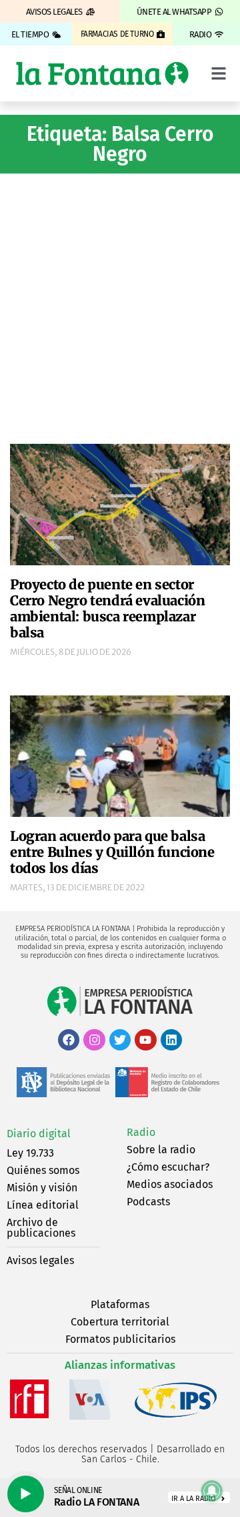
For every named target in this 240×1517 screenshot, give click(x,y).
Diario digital (39, 1133)
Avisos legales (40, 1260)
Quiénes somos (43, 1170)
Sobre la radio (161, 1149)
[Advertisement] (120, 307)
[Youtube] (145, 1039)
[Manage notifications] (212, 1491)
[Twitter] (120, 1039)
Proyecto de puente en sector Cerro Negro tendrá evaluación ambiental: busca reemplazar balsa (107, 608)
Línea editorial (43, 1205)
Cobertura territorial (120, 1321)
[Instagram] (94, 1039)
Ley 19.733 (30, 1153)
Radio (141, 1132)
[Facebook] (68, 1039)
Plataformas (120, 1304)
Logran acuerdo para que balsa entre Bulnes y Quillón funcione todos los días (112, 852)
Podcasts (148, 1201)
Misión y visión (42, 1187)
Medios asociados (170, 1184)
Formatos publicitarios (120, 1339)
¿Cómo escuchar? (168, 1167)
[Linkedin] (171, 1039)
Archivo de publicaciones (41, 1227)
